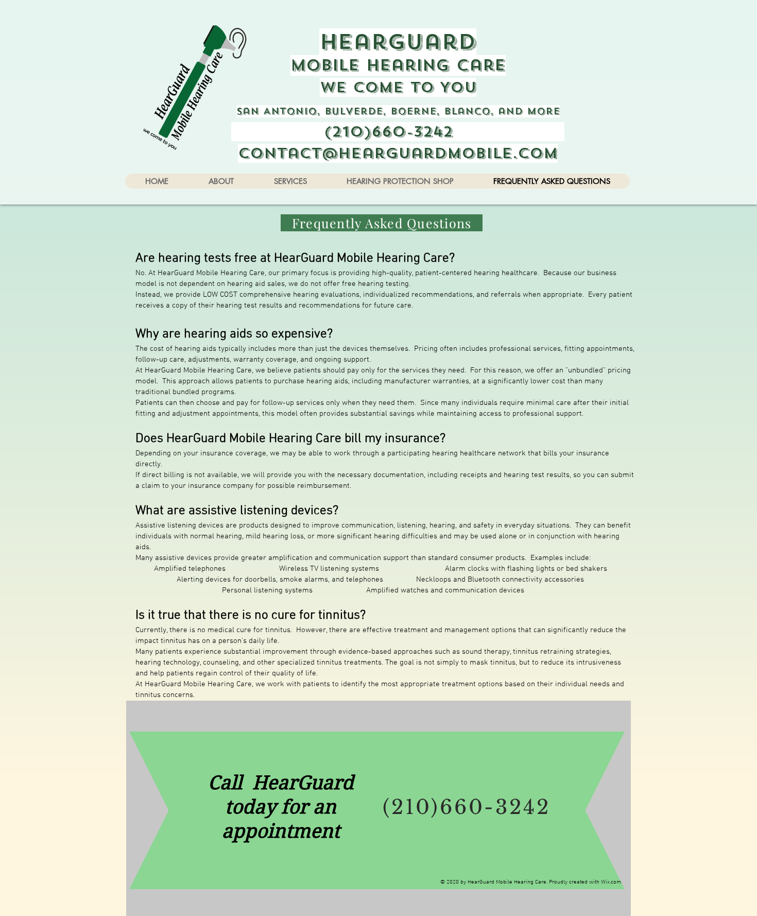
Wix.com (611, 882)
